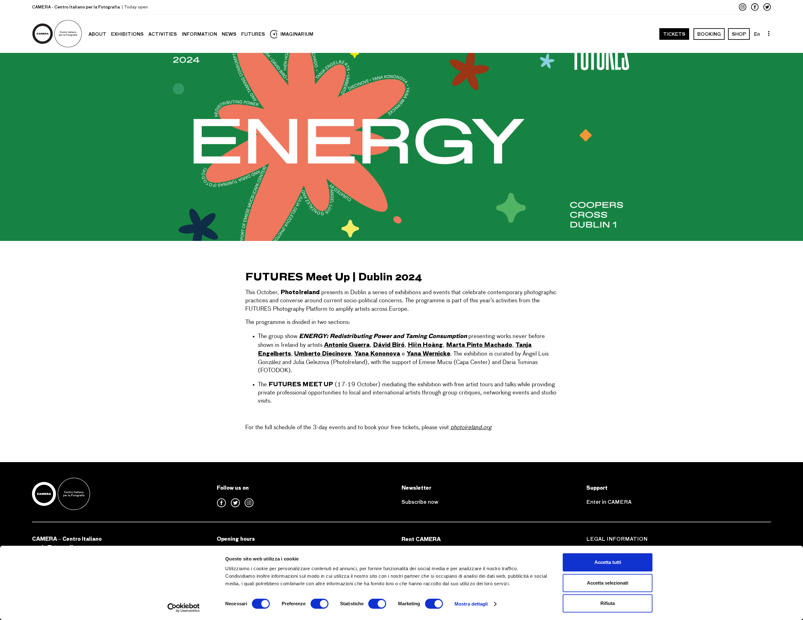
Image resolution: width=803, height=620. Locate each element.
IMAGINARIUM (296, 34)
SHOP (739, 34)
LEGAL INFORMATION (616, 539)
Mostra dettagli (471, 604)
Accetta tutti (607, 562)
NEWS (229, 34)
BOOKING (709, 34)
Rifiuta (607, 603)
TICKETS (674, 34)
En (757, 34)
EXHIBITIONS (127, 34)
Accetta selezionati (607, 583)
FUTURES (253, 34)
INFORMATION (199, 34)
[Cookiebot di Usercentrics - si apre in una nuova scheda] (183, 607)
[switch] (319, 604)
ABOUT (97, 34)
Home (58, 34)
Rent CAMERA (421, 539)
